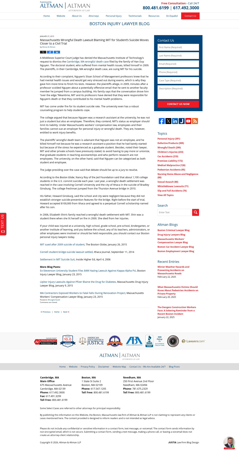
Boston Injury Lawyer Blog (65, 6)
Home (46, 15)
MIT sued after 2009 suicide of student (62, 244)
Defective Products (171, 143)
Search (195, 212)
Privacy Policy (88, 366)
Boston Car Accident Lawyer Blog (176, 246)
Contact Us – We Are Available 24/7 (147, 366)
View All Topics (166, 195)
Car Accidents (168, 156)
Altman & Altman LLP (70, 442)
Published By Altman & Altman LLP (171, 6)
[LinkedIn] (175, 121)
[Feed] (195, 121)
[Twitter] (168, 121)
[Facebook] (162, 121)
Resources (154, 15)
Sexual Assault (168, 181)
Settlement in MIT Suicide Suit (57, 259)
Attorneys (94, 15)
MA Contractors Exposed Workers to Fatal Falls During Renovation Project (82, 293)
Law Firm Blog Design (183, 442)
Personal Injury (114, 15)
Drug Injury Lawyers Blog (171, 234)
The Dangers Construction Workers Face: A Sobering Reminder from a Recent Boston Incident (177, 310)
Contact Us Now (178, 104)
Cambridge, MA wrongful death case (88, 61)
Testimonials (135, 15)
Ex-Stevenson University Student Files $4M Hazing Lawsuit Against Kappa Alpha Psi (88, 270)
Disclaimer (103, 366)
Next (66, 311)
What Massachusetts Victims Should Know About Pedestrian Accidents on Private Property (178, 290)
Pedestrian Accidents (171, 169)
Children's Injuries (170, 151)
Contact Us (190, 15)
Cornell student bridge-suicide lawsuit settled (66, 252)
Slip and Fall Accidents (172, 190)
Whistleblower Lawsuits (173, 186)
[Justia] (182, 121)
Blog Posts (174, 366)
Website (61, 15)
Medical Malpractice (171, 165)
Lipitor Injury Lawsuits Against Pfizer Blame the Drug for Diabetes (78, 281)
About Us (77, 15)
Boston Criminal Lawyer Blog (173, 230)
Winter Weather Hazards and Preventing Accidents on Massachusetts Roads (173, 270)
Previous (45, 311)
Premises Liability (170, 160)
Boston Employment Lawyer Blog (176, 251)
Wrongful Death (54, 300)
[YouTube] (188, 121)
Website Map (119, 366)
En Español (172, 15)
